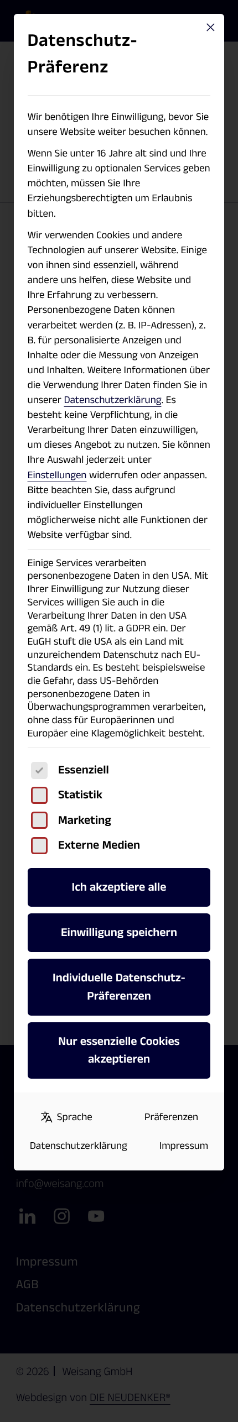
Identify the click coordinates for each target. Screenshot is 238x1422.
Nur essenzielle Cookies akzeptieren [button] (118, 1050)
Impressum (184, 1145)
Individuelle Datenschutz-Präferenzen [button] (119, 987)
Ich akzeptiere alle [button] (119, 887)
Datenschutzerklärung (112, 400)
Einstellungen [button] (57, 475)
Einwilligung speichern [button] (119, 932)
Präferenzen (171, 1117)
